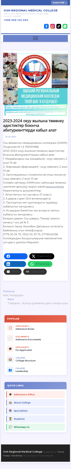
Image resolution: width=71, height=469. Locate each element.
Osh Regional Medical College (22, 451)
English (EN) (59, 3)
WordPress (16, 455)
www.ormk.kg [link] (55, 186)
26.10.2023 (10, 136)
